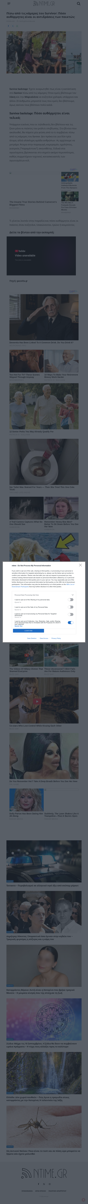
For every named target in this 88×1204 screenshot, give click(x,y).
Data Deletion (31, 638)
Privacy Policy (56, 638)
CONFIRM (29, 631)
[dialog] (44, 602)
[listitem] (44, 595)
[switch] (70, 599)
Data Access (44, 638)
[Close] (81, 566)
